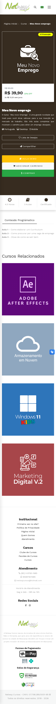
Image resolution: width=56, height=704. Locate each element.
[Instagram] (30, 605)
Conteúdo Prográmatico (20, 220)
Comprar (29, 173)
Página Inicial (10, 23)
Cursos (28, 560)
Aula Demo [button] (29, 159)
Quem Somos (28, 535)
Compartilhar (29, 146)
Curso (23, 23)
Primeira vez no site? (28, 524)
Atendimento (28, 539)
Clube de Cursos (28, 552)
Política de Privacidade (28, 527)
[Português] (42, 7)
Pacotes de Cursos (28, 556)
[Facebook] (25, 605)
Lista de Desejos (29, 137)
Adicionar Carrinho (29, 166)
